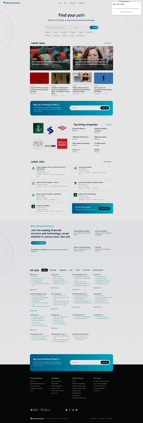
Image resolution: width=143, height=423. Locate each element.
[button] (71, 211)
